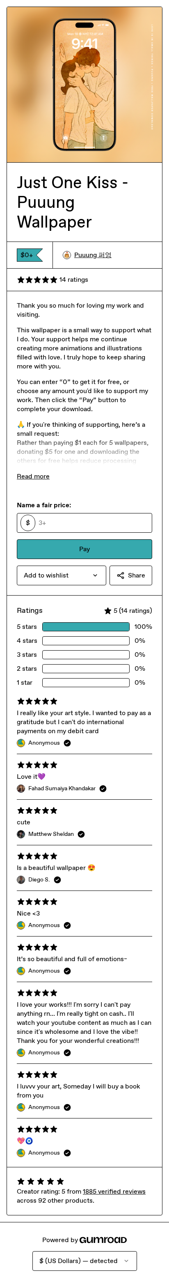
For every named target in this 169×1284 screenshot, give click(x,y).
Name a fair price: (44, 505)
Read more (33, 476)
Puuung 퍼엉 (93, 255)
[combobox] (61, 575)
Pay (84, 549)
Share (136, 575)
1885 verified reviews (114, 1191)
